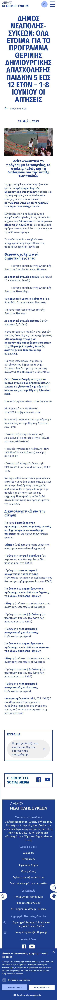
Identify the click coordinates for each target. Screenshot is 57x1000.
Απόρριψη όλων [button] (41, 987)
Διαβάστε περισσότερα (12, 973)
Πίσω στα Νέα (18, 108)
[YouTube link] (47, 780)
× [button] (53, 952)
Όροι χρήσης (28, 871)
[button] (28, 994)
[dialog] (28, 974)
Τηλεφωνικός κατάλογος (28, 896)
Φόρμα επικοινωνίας (29, 902)
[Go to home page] (15, 4)
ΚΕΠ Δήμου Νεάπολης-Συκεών (28, 909)
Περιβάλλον (28, 859)
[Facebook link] (38, 780)
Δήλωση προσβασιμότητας (28, 877)
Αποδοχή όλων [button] (15, 987)
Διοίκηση (28, 852)
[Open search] (44, 4)
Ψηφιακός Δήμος (28, 865)
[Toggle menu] (52, 4)
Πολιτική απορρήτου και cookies (28, 883)
